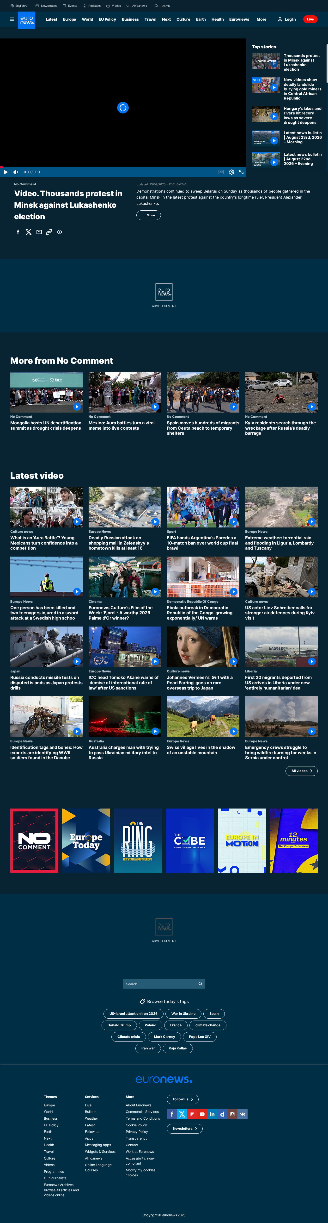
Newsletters (183, 1128)
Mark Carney (164, 1037)
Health (218, 19)
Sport (171, 531)
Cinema (95, 601)
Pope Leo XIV (200, 1037)
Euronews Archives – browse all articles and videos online (61, 1190)
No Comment (21, 416)
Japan (15, 671)
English (19, 5)
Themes (50, 1096)
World (87, 19)
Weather (91, 1118)
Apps (89, 1138)
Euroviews (239, 19)
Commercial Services (142, 1112)
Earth (201, 19)
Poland (150, 1025)
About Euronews (138, 1105)
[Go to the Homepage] (26, 20)
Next (166, 19)
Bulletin (90, 1112)
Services (92, 1096)
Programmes (54, 1171)
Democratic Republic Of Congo (193, 601)
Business (130, 19)
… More (148, 215)
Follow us (92, 1131)
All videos (300, 771)
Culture (183, 19)
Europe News (100, 531)
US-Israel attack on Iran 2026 (133, 1013)
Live (310, 19)
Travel (150, 19)
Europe (69, 19)
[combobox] (181, 6)
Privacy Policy (137, 1131)
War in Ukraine (183, 1013)
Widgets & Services (100, 1151)
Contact (132, 1145)
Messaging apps (98, 1145)
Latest (51, 19)
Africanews (93, 1158)
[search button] (156, 6)
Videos (49, 1165)
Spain (214, 1013)
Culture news (21, 531)
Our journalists (55, 1178)
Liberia (251, 671)
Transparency (136, 1138)
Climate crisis (128, 1037)
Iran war (148, 1048)
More (130, 1096)
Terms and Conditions (143, 1118)
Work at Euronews (140, 1151)
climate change (207, 1025)
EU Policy (107, 19)
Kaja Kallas (178, 1048)
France (176, 1025)
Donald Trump (119, 1025)
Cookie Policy (136, 1125)
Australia (96, 741)
